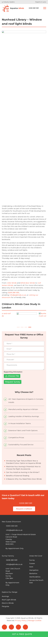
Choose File (13, 376)
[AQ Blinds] (13, 8)
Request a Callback (24, 509)
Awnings (5, 596)
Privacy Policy (21, 620)
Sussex (32, 563)
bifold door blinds (28, 283)
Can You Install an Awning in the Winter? (22, 472)
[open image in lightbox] (35, 319)
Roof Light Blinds (9, 600)
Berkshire (33, 573)
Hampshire (33, 570)
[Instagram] (18, 627)
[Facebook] (4, 627)
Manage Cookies (34, 620)
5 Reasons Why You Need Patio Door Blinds (24, 479)
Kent (31, 567)
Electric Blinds (8, 603)
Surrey (32, 560)
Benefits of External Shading (17, 476)
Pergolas (5, 606)
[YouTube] (25, 627)
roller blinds (12, 283)
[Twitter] (11, 627)
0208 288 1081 (25, 503)
